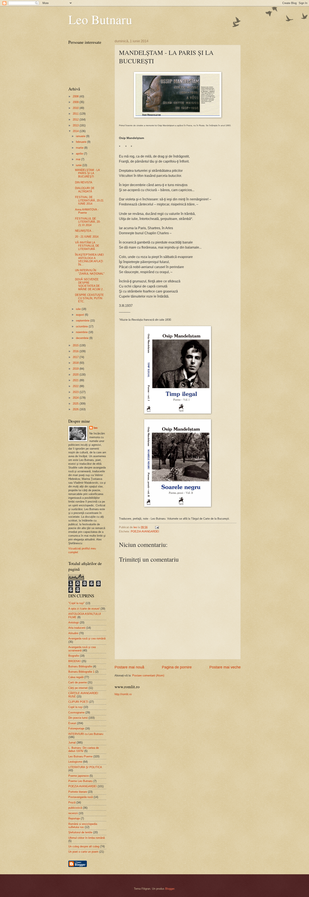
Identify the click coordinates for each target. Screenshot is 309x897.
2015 (76, 345)
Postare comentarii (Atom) (148, 675)
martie (80, 147)
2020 (76, 374)
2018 (76, 362)
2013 (76, 125)
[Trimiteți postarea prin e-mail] (157, 527)
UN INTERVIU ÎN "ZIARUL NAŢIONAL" (89, 272)
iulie (79, 309)
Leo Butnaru (100, 19)
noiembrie (82, 332)
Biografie (73, 655)
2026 (76, 409)
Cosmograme (76, 712)
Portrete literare (77, 791)
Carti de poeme (77, 682)
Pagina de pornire (177, 667)
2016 (76, 351)
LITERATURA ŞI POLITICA (85, 767)
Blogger (169, 888)
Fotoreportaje (76, 728)
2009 (76, 102)
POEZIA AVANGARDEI (145, 531)
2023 (76, 392)
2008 (76, 96)
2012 (76, 119)
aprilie (80, 153)
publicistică (75, 807)
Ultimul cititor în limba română (86, 837)
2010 (76, 108)
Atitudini (73, 633)
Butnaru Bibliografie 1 (81, 671)
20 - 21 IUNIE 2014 (86, 236)
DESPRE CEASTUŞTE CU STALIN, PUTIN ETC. (89, 298)
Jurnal (72, 742)
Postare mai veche (225, 667)
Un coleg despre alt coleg (83, 846)
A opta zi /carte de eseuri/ (84, 608)
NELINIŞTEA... (84, 230)
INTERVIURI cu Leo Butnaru (85, 734)
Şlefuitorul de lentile (80, 832)
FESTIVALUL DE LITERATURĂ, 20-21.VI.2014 (87, 222)
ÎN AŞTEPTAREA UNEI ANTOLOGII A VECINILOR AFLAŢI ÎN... (89, 259)
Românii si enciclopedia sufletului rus (82, 825)
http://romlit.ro (123, 694)
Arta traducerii (76, 627)
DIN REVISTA (83, 182)
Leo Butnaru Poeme (80, 756)
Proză (71, 802)
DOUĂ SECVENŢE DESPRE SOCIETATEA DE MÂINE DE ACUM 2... (90, 284)
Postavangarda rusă (80, 797)
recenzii (73, 813)
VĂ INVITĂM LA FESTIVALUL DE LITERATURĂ (87, 246)
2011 (76, 113)
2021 (76, 380)
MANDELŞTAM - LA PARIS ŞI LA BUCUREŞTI (87, 173)
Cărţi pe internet (78, 687)
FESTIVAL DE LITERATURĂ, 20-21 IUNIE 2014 (89, 200)
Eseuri (72, 723)
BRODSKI (74, 661)
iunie (79, 165)
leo (96, 427)
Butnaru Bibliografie (80, 666)
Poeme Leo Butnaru (80, 781)
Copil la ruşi (75, 707)
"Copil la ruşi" (76, 603)
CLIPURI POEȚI (78, 701)
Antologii (73, 622)
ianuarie (81, 136)
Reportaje (74, 818)
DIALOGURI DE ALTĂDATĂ (85, 190)
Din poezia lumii (78, 717)
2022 (76, 386)
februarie (81, 141)
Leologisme (75, 761)
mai (78, 159)
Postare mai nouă (129, 667)
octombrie (82, 326)
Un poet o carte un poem (83, 851)
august (80, 314)
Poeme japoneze (78, 775)
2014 (76, 131)
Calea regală (75, 677)
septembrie (83, 320)
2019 (76, 368)
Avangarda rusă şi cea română (87, 638)
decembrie (82, 338)
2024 (76, 397)
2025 (76, 403)
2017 (76, 357)
